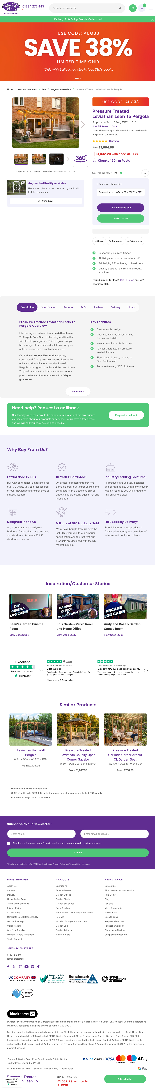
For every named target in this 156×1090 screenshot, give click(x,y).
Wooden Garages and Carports (71, 921)
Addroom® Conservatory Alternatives (74, 912)
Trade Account (14, 939)
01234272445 (14, 954)
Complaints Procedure (116, 934)
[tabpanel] (78, 359)
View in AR (47, 200)
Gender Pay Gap (15, 921)
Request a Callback (114, 925)
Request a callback (126, 415)
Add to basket (120, 218)
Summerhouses (63, 890)
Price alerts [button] (135, 241)
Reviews (109, 903)
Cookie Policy (14, 912)
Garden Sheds (63, 899)
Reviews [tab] (99, 307)
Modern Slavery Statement (20, 934)
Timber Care (111, 912)
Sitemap (38, 1068)
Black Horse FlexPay (115, 930)
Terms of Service (76, 864)
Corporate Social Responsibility (22, 917)
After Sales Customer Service (119, 890)
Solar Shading (63, 908)
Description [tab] (27, 307)
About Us (11, 886)
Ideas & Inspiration (114, 908)
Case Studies (111, 917)
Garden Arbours (64, 930)
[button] (133, 8)
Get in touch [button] (127, 280)
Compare (117, 241)
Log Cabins (61, 886)
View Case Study (19, 634)
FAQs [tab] (84, 307)
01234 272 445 (33, 6)
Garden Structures (27, 89)
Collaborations (14, 925)
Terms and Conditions (18, 903)
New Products (63, 934)
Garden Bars (62, 925)
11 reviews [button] (114, 141)
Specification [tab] (48, 307)
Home (10, 89)
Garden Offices (63, 894)
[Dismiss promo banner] (152, 19)
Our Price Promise (16, 930)
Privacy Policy (59, 864)
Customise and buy (121, 207)
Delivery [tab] (115, 307)
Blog (107, 899)
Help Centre (111, 894)
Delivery (11, 894)
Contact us (110, 886)
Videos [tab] (132, 307)
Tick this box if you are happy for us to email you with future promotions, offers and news (57, 843)
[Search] (120, 8)
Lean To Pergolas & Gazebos (56, 89)
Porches (60, 917)
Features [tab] (68, 307)
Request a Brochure (114, 921)
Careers (11, 890)
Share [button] (100, 241)
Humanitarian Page (16, 899)
